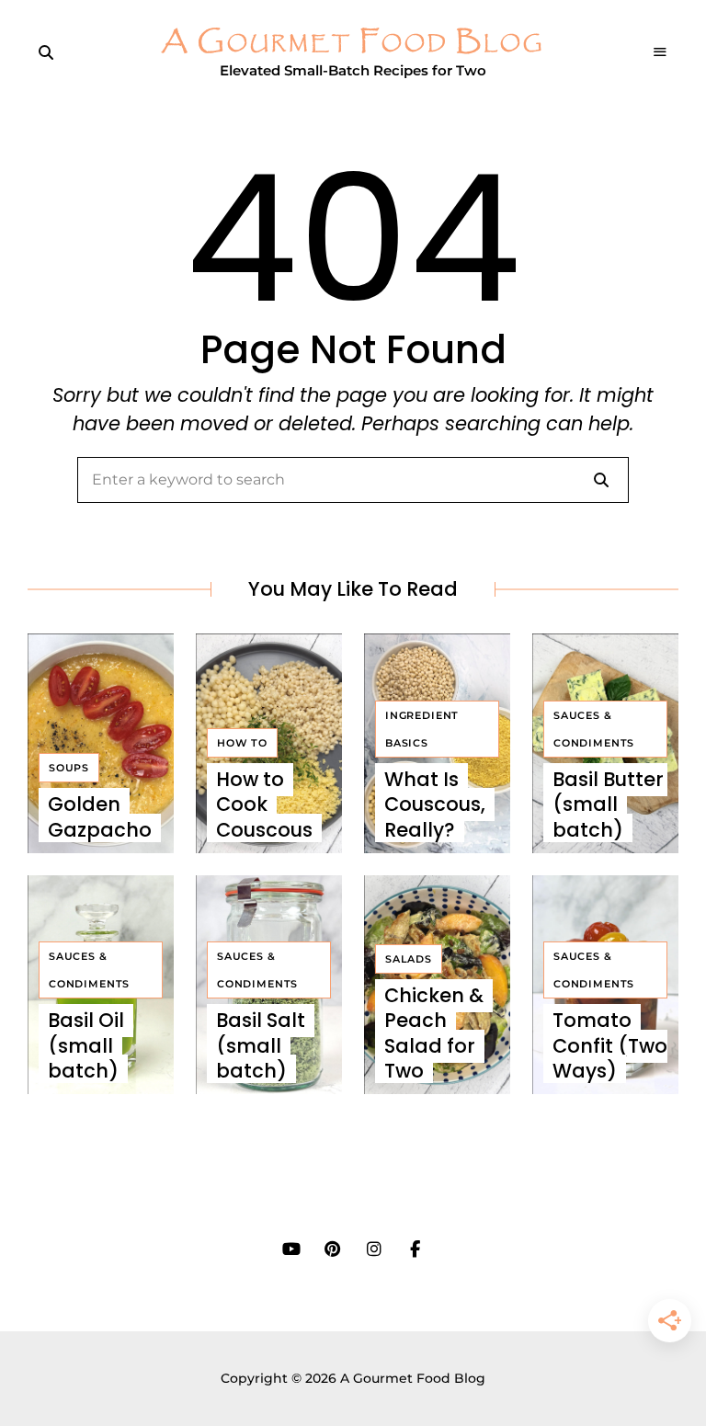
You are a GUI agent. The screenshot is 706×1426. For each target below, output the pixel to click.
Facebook (415, 1249)
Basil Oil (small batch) (86, 1045)
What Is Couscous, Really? (434, 804)
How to (242, 742)
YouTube (291, 1249)
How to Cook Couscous (264, 804)
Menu (660, 52)
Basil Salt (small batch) (260, 1045)
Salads (408, 959)
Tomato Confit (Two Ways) (609, 1045)
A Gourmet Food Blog (352, 43)
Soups (69, 767)
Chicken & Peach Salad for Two (434, 1033)
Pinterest (332, 1249)
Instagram (373, 1249)
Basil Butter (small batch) (608, 804)
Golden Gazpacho (100, 816)
